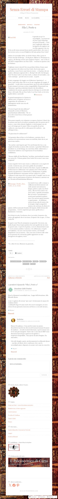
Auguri (10, 433)
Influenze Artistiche (16, 277)
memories (22, 24)
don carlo (27, 261)
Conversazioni (12, 412)
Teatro (10, 422)
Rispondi (11, 313)
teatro (37, 24)
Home (20, 18)
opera (35, 261)
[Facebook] (14, 485)
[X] (10, 485)
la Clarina (36, 18)
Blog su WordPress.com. (29, 491)
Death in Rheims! (13, 436)
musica (29, 24)
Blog (27, 18)
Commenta (44, 375)
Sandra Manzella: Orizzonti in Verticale (19, 430)
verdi (33, 264)
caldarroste (16, 261)
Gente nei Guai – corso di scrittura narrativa (20, 405)
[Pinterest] (18, 485)
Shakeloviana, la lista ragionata (16, 408)
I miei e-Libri (12, 418)
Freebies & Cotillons (14, 415)
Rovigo (26, 264)
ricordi (43, 261)
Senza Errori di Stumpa (29, 9)
